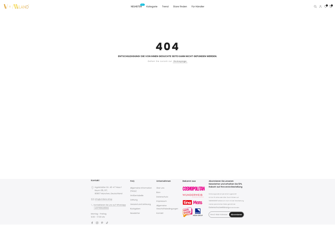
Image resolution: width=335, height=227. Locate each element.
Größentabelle (136, 195)
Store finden (180, 6)
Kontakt (159, 213)
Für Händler (198, 6)
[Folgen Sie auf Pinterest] (102, 222)
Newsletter (135, 213)
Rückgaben (135, 208)
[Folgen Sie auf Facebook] (92, 222)
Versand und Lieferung (140, 204)
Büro (158, 192)
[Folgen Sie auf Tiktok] (107, 222)
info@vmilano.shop (103, 199)
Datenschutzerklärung (219, 207)
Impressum (161, 201)
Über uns (160, 188)
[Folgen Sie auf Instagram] (97, 222)
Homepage (180, 61)
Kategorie (151, 6)
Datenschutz (162, 196)
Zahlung (134, 199)
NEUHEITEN (137, 6)
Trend (165, 6)
